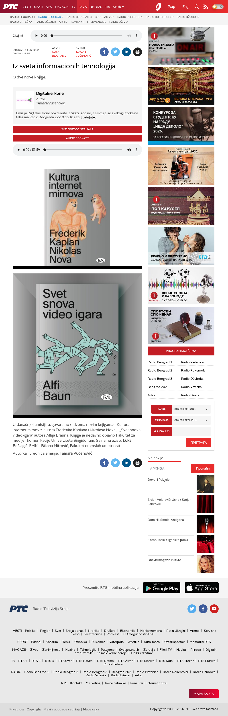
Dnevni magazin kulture (164, 560)
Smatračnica (93, 634)
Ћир (171, 6)
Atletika (133, 642)
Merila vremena (151, 631)
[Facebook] (104, 51)
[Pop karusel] (181, 206)
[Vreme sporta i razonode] (181, 285)
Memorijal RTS (200, 642)
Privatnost (16, 709)
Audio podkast (77, 138)
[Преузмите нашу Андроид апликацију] (161, 587)
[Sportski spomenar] (181, 325)
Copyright (34, 709)
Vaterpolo (116, 642)
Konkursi (136, 683)
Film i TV (166, 650)
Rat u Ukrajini (175, 631)
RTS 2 (36, 661)
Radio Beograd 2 (50, 17)
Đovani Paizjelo (159, 480)
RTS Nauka (84, 661)
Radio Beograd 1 (22, 17)
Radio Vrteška (21, 22)
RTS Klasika (146, 661)
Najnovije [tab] (155, 457)
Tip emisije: (162, 420)
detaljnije (89, 117)
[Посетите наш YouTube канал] (214, 608)
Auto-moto (152, 642)
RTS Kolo (166, 661)
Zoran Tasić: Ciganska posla (168, 540)
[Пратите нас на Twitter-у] (191, 608)
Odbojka (80, 642)
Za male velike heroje (111, 653)
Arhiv (63, 22)
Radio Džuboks (188, 17)
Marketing (93, 683)
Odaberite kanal (185, 409)
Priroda (195, 650)
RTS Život (125, 661)
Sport (38, 6)
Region (45, 631)
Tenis (66, 642)
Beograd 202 (104, 17)
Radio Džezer (45, 22)
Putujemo (108, 650)
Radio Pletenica (129, 17)
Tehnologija (88, 650)
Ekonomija (127, 631)
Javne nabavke (115, 683)
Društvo (110, 631)
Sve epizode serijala (77, 129)
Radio (83, 6)
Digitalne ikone (50, 93)
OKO (49, 6)
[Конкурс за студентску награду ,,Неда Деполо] (181, 126)
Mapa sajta (204, 694)
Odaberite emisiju (185, 420)
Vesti (27, 6)
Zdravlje (149, 650)
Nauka (181, 650)
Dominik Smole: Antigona (166, 520)
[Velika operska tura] (181, 86)
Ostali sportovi (174, 642)
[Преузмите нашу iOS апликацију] (202, 587)
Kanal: (162, 409)
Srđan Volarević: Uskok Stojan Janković (169, 502)
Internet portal (157, 683)
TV (73, 6)
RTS (107, 6)
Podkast (113, 634)
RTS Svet (65, 661)
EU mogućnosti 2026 (138, 634)
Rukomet (98, 642)
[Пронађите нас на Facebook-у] (203, 608)
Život (34, 650)
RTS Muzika (207, 661)
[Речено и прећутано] (181, 246)
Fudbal (36, 642)
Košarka (52, 642)
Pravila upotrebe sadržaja (62, 709)
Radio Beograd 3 (79, 17)
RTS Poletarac (114, 664)
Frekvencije (96, 22)
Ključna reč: (162, 431)
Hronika (94, 631)
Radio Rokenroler (159, 17)
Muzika (70, 650)
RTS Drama (105, 661)
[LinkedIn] (126, 51)
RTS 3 (49, 661)
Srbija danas (74, 631)
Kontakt (77, 22)
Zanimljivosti (51, 650)
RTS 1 (22, 661)
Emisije (96, 6)
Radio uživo (118, 22)
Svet (58, 631)
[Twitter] (115, 51)
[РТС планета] (158, 6)
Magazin (62, 6)
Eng (185, 6)
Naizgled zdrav (142, 653)
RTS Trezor (185, 661)
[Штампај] (137, 51)
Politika (30, 631)
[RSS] (205, 6)
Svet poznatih (129, 650)
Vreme (195, 631)
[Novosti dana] (181, 46)
